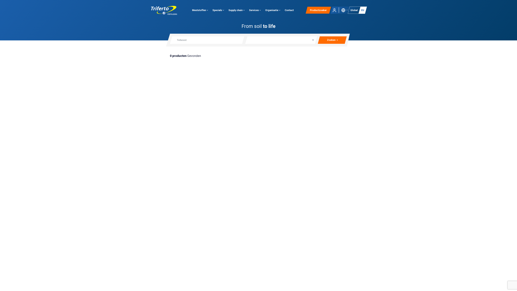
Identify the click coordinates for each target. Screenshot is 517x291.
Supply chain (235, 10)
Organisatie (272, 10)
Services (254, 10)
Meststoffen (199, 10)
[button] (344, 10)
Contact (289, 10)
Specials (217, 10)
